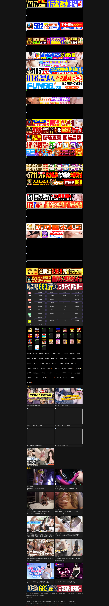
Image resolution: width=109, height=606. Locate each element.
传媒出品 (40, 317)
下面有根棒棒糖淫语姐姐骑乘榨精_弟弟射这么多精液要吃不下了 (68, 559)
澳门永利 (54, 353)
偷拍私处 (48, 363)
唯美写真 (65, 313)
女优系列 (52, 306)
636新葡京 (57, 368)
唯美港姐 (65, 299)
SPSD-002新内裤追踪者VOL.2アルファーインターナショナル (68, 489)
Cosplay (64, 295)
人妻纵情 (65, 320)
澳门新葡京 (74, 363)
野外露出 (77, 302)
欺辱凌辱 (40, 302)
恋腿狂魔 (77, 306)
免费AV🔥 (73, 377)
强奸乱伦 (52, 292)
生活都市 (40, 320)
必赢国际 (41, 358)
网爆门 (76, 313)
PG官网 (35, 353)
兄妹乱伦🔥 (44, 377)
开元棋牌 (41, 353)
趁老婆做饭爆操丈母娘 (33, 405)
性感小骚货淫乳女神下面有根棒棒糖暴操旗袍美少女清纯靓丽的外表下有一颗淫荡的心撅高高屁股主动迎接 (40, 536)
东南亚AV (77, 299)
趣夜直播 (54, 363)
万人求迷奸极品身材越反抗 (34, 445)
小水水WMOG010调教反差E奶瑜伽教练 (38, 582)
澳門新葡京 (36, 368)
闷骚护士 (77, 310)
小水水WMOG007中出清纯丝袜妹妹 (65, 582)
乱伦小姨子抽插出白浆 (33, 466)
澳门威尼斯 (77, 373)
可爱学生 (65, 306)
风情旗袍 (40, 310)
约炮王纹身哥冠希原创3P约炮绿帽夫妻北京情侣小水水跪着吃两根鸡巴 (40, 559)
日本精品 (52, 295)
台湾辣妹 (40, 299)
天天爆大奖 (36, 373)
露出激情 (52, 313)
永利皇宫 (43, 368)
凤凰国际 (47, 358)
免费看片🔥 (49, 368)
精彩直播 (67, 358)
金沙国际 (43, 373)
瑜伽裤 (64, 310)
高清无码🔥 (66, 377)
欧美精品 (65, 292)
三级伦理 (40, 295)
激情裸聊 (64, 368)
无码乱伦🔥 (78, 368)
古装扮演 (40, 306)
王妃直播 (35, 363)
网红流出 (65, 302)
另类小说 (40, 324)
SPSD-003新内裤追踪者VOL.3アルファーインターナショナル (40, 489)
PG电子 (59, 353)
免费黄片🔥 (71, 368)
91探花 (52, 302)
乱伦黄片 (42, 363)
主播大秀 (29, 363)
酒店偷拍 (79, 358)
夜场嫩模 (61, 363)
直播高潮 (61, 358)
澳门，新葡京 (50, 373)
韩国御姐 (52, 299)
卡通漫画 (40, 313)
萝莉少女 (77, 292)
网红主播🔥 (29, 382)
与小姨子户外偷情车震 (61, 405)
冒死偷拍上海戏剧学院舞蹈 (63, 425)
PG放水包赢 (54, 358)
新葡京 (28, 358)
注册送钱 (66, 353)
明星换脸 (52, 310)
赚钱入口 (59, 377)
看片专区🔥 (52, 377)
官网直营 (47, 353)
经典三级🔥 (29, 377)
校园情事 (52, 320)
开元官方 (29, 373)
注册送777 (72, 353)
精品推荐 (40, 292)
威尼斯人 (29, 353)
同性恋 (76, 317)
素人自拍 (77, 295)
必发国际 (67, 363)
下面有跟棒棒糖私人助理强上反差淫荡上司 (67, 535)
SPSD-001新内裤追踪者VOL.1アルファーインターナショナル (68, 512)
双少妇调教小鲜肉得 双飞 (62, 445)
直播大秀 (70, 373)
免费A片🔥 (37, 377)
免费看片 (57, 373)
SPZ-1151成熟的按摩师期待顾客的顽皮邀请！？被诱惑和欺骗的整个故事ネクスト (38, 512)
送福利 (78, 353)
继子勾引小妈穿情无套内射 (34, 425)
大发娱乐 (29, 368)
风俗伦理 (77, 320)
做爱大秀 (64, 373)
